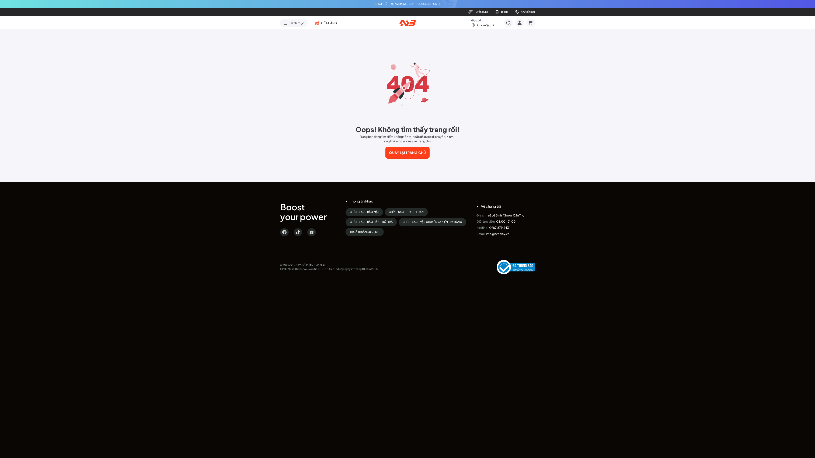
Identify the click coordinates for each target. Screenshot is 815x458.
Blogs (504, 11)
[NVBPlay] (407, 23)
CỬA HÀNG (329, 23)
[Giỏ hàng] (530, 23)
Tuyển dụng (481, 11)
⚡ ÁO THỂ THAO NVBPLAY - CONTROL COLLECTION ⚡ (407, 4)
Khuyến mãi (528, 11)
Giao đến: (482, 23)
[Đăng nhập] (519, 23)
